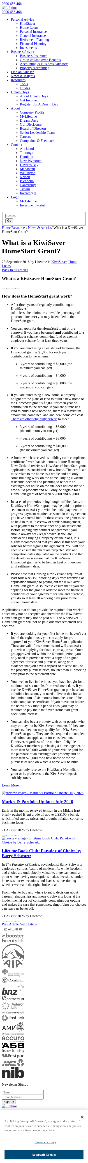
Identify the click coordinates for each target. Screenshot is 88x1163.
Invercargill (28, 193)
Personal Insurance (33, 31)
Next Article (28, 924)
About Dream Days (34, 96)
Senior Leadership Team (37, 132)
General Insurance (33, 35)
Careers (25, 136)
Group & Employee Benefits (40, 60)
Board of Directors (33, 128)
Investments (28, 48)
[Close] (82, 1117)
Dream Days (20, 92)
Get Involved (29, 100)
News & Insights (23, 76)
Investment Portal (32, 205)
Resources (18, 80)
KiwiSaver (27, 23)
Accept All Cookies (44, 1154)
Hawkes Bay (29, 165)
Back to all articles (15, 270)
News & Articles (40, 228)
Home (6, 228)
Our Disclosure (31, 124)
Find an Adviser (22, 72)
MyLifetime (28, 116)
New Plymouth (31, 161)
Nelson (25, 177)
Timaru (25, 189)
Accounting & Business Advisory (44, 64)
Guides (25, 88)
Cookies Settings (45, 1142)
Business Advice (23, 52)
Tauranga (26, 153)
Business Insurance (33, 56)
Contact (16, 145)
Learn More (10, 785)
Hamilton (26, 157)
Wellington (27, 173)
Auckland (27, 149)
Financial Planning (33, 44)
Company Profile (32, 112)
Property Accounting (34, 68)
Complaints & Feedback (37, 140)
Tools (24, 84)
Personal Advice (22, 19)
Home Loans (29, 27)
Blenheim (27, 181)
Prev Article (10, 924)
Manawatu (27, 169)
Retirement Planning (34, 40)
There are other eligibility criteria (34, 419)
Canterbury (28, 185)
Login (15, 197)
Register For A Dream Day (39, 104)
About (15, 108)
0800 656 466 (12, 4)
